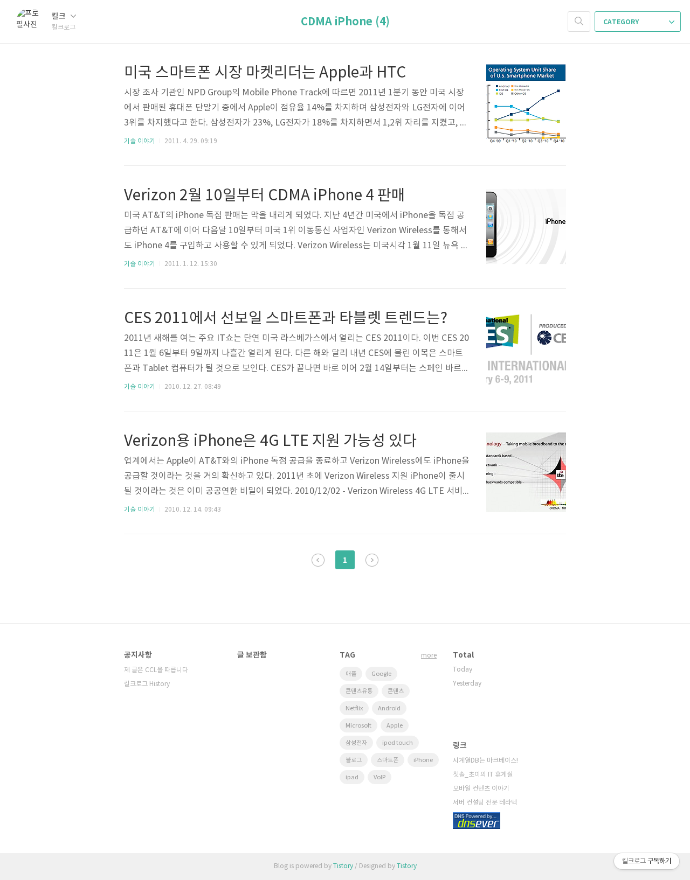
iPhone (423, 760)
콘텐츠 (396, 691)
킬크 (59, 16)
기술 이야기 (139, 141)
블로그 (354, 760)
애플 (351, 674)
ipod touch (397, 742)
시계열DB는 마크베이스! (485, 760)
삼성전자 (356, 742)
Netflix (354, 708)
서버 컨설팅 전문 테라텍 (485, 802)
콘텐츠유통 (359, 691)
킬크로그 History (147, 684)
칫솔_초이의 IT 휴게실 (483, 774)
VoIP (379, 777)
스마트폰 (387, 760)
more (429, 655)
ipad (352, 777)
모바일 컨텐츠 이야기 (481, 788)
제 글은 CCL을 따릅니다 (156, 670)
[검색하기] (579, 21)
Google (381, 674)
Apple (395, 725)
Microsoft (358, 725)
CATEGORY (621, 22)
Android (389, 708)
